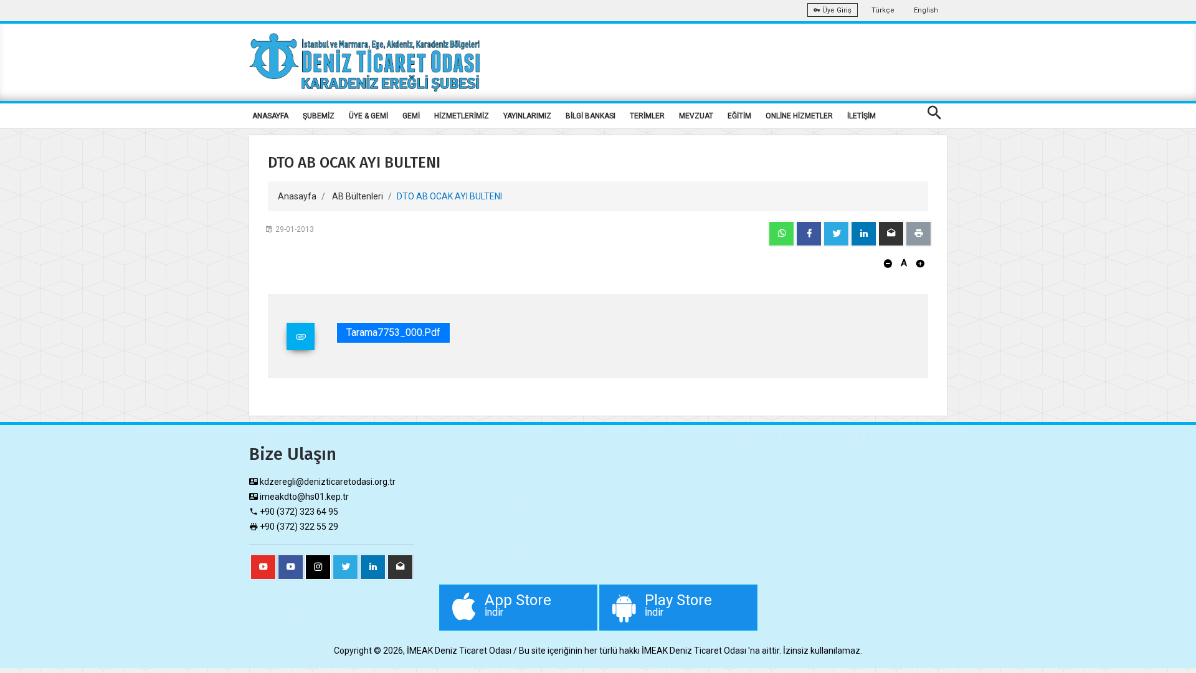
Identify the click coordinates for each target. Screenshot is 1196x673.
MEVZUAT (696, 116)
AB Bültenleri (357, 196)
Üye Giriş (836, 10)
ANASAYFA (270, 116)
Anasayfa (297, 196)
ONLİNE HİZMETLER (799, 116)
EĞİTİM (739, 116)
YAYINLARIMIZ (527, 116)
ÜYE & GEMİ (368, 116)
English (926, 10)
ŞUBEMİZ (319, 116)
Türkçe (883, 10)
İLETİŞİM (861, 116)
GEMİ (411, 116)
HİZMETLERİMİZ (461, 116)
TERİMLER (647, 116)
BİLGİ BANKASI (590, 116)
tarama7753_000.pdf (393, 332)
